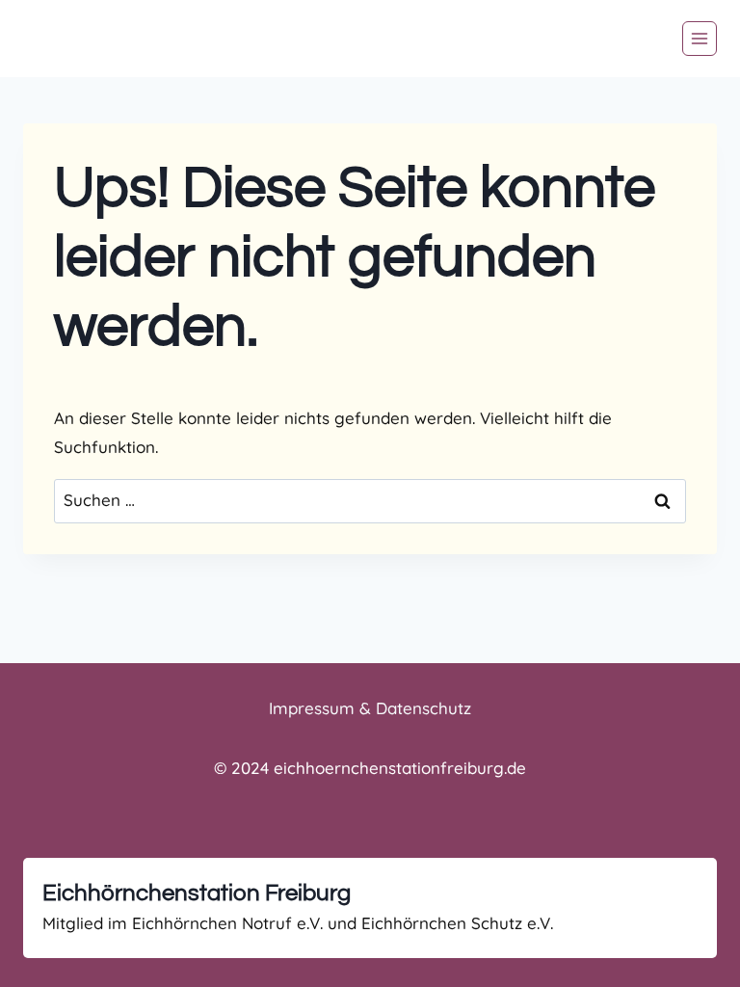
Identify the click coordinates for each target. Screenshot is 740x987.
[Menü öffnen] (699, 38)
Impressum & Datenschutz (370, 708)
